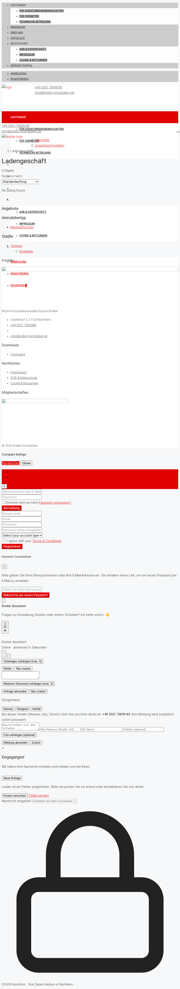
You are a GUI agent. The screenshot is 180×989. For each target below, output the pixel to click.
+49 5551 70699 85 (48, 87)
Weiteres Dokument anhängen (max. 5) (28, 683)
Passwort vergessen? (55, 503)
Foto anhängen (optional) (19, 735)
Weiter (8, 668)
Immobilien (18, 27)
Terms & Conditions (46, 541)
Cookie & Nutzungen (33, 60)
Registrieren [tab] (20, 477)
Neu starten (23, 668)
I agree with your (33, 541)
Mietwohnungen (22, 227)
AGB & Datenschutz (32, 49)
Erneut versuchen (15, 795)
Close (26, 463)
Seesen (16, 246)
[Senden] (75, 801)
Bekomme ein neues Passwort (26, 595)
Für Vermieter (29, 16)
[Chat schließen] (9, 656)
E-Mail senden (39, 796)
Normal (8, 709)
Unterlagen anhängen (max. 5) (23, 661)
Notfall (36, 709)
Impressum (27, 54)
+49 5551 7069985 (23, 325)
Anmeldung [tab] (19, 472)
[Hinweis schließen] (3, 600)
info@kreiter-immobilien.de (54, 93)
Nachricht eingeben (16, 801)
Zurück (36, 742)
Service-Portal (21, 65)
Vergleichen (11, 463)
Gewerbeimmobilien (49, 145)
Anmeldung (18, 73)
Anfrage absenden (15, 691)
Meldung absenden (15, 742)
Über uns (17, 32)
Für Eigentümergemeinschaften (41, 10)
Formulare (18, 354)
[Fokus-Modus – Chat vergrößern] (4, 654)
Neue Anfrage (12, 778)
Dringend (22, 709)
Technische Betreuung (35, 21)
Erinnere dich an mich (22, 503)
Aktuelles (18, 38)
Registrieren (20, 79)
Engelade (26, 251)
